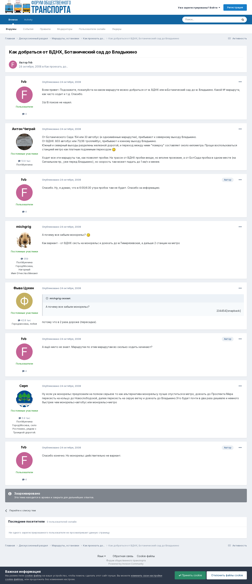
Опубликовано (61, 81)
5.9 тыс (25, 418)
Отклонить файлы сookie (226, 575)
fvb (30, 62)
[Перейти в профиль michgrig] (24, 239)
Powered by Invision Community (126, 563)
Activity (28, 19)
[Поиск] (243, 20)
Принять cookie (191, 575)
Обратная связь (123, 556)
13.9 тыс (25, 160)
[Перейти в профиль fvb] (13, 65)
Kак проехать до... (56, 66)
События (28, 28)
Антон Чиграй (23, 129)
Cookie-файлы (146, 556)
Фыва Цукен (23, 288)
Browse (13, 19)
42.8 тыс (25, 320)
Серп (23, 386)
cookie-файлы (33, 575)
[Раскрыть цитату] (47, 298)
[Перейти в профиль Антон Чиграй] (24, 142)
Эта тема (229, 19)
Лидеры (116, 28)
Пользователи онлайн (92, 28)
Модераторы (64, 28)
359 (25, 258)
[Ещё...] (240, 82)
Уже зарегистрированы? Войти (198, 7)
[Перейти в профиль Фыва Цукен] (24, 301)
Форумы (11, 28)
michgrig (23, 227)
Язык (100, 556)
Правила (45, 28)
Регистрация (235, 7)
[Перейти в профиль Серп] (24, 399)
